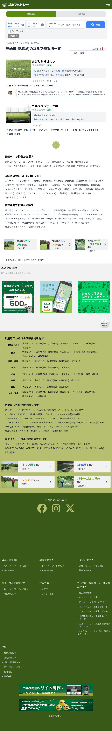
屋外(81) (9, 210)
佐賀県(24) (41, 392)
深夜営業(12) (42, 222)
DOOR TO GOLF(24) (14, 448)
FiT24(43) (10, 452)
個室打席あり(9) (86, 218)
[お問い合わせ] (18, 653)
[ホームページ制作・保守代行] (94, 602)
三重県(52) (66, 367)
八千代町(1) (32, 193)
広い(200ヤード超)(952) (16, 414)
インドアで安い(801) (70, 426)
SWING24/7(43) (47, 444)
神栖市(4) (56, 185)
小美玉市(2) (43, 185)
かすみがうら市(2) (13, 189)
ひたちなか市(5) (96, 181)
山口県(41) (76, 380)
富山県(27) (39, 361)
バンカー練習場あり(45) (91, 214)
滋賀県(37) (66, 373)
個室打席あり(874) (66, 422)
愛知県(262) (27, 367)
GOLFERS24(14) (34, 448)
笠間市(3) (77, 189)
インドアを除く (17, 31)
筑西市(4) (95, 185)
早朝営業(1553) (12, 426)
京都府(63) (54, 373)
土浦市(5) (36, 181)
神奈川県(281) (28, 355)
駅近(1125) (82, 422)
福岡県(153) (27, 392)
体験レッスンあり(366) (48, 426)
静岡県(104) (53, 367)
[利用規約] (18, 672)
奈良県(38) (79, 373)
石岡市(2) (42, 189)
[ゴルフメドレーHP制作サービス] (56, 690)
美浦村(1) (75, 193)
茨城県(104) (27, 351)
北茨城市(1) (81, 181)
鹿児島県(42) (28, 396)
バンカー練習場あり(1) (77, 161)
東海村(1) (47, 181)
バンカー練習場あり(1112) (42, 418)
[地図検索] (56, 297)
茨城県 (33, 260)
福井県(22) (64, 361)
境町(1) (67, 189)
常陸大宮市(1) (11, 197)
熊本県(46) (65, 392)
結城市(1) (69, 181)
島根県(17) (39, 380)
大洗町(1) (88, 189)
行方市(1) (24, 197)
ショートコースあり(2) (41, 165)
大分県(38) (77, 392)
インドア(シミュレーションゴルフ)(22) (33, 210)
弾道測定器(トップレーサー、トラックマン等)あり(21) (30, 214)
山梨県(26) (43, 355)
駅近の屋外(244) (60, 430)
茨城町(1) (64, 193)
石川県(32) (52, 361)
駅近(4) (100, 218)
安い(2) (17, 161)
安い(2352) (80, 410)
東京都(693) (92, 351)
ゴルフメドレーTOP (14, 260)
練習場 (26, 260)
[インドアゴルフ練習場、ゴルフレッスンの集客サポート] (56, 705)
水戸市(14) (10, 181)
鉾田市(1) (20, 193)
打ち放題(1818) (65, 410)
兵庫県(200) (41, 373)
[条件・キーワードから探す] (18, 566)
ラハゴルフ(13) (84, 444)
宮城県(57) (65, 343)
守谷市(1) (20, 185)
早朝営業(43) (28, 222)
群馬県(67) (53, 351)
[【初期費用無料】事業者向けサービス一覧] (94, 618)
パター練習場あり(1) (55, 161)
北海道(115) (27, 343)
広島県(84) (64, 380)
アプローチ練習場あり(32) (17, 218)
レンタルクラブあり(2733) (43, 422)
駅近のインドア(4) (37, 226)
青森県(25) (41, 343)
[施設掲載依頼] (94, 593)
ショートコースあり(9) (42, 218)
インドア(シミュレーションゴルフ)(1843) (37, 410)
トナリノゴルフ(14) (95, 448)
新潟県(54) (27, 361)
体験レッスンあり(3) (59, 222)
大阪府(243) (27, 373)
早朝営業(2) (82, 165)
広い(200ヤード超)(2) (33, 161)
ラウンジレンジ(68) (66, 444)
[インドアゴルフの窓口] (94, 598)
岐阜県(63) (41, 367)
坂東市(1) (9, 193)
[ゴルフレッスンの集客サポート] (94, 612)
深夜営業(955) (28, 426)
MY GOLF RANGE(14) (53, 448)
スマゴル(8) (32, 444)
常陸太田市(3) (55, 189)
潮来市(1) (86, 193)
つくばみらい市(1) (49, 193)
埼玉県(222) (65, 351)
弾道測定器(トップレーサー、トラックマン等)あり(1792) (56, 414)
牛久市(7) (58, 181)
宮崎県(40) (90, 392)
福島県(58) (27, 347)
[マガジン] (56, 590)
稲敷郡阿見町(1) (81, 185)
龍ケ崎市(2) (29, 189)
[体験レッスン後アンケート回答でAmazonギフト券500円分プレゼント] (18, 297)
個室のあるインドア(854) (17, 430)
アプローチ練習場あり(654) (69, 418)
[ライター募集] (94, 297)
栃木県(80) (41, 351)
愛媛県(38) (52, 386)
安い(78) (72, 210)
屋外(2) (8, 161)
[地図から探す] (18, 571)
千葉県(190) (79, 351)
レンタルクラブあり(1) (64, 165)
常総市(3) (99, 189)
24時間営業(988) (97, 422)
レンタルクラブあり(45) (66, 218)
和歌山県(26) (92, 373)
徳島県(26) (27, 386)
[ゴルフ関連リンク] (18, 663)
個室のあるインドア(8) (15, 226)
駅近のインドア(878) (40, 430)
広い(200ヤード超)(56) (88, 210)
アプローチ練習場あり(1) (16, 165)
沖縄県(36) (42, 396)
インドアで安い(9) (80, 222)
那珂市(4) (31, 185)
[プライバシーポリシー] (18, 667)
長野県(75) (76, 361)
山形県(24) (90, 343)
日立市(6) (67, 185)
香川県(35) (39, 386)
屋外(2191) (10, 410)
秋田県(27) (77, 343)
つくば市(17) (23, 181)
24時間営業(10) (12, 222)
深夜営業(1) (95, 165)
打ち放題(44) (60, 210)
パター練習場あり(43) (68, 214)
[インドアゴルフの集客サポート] (94, 607)
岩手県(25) (53, 343)
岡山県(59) (52, 380)
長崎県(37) (53, 392)
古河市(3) (9, 185)
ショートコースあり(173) (16, 422)
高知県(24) (64, 386)
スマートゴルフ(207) (14, 444)
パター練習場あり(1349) (16, 418)
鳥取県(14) (27, 380)
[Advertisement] (56, 534)
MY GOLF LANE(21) (75, 448)
